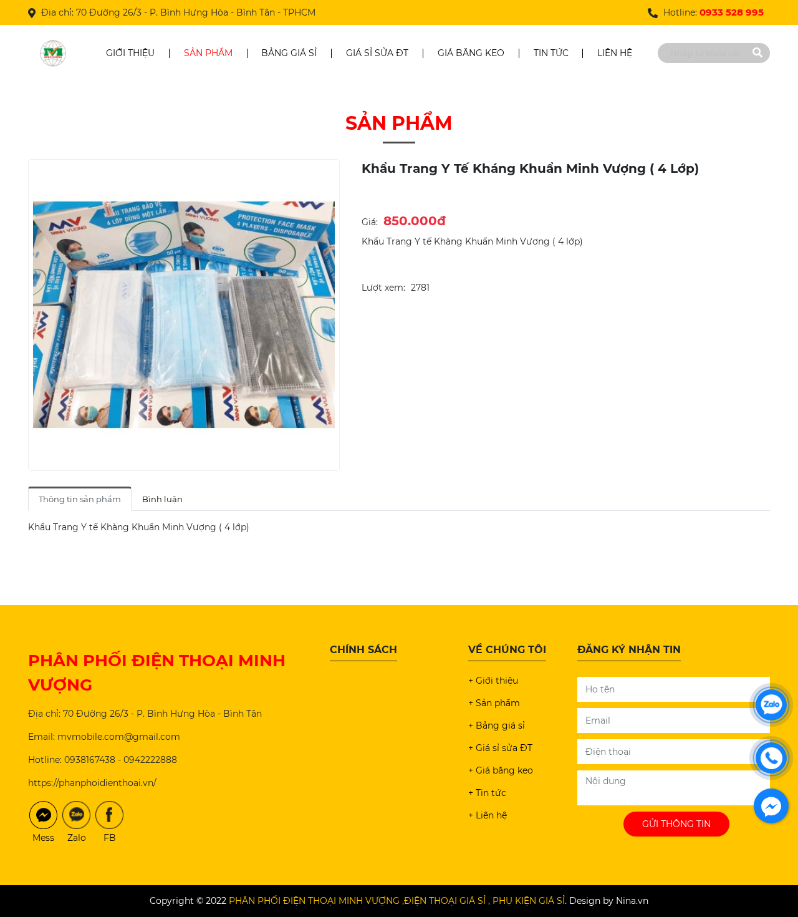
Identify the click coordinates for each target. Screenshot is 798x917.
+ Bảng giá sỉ (496, 725)
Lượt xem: (383, 287)
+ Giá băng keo (500, 770)
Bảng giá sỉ (289, 53)
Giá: (370, 222)
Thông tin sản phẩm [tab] (80, 499)
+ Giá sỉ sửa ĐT (500, 748)
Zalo (76, 837)
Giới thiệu (130, 53)
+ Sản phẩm (494, 703)
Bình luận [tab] (162, 499)
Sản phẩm (208, 53)
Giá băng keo (471, 53)
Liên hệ (614, 53)
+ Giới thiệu (493, 680)
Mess (43, 837)
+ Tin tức (487, 792)
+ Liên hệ (487, 815)
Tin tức (551, 53)
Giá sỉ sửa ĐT (377, 53)
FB (109, 837)
